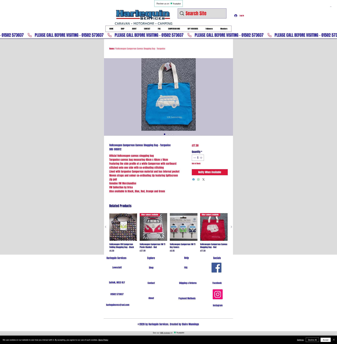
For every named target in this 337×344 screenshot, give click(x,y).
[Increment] (201, 158)
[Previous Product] (105, 226)
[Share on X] (203, 179)
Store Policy (103, 339)
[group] (168, 233)
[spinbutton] (198, 158)
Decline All (312, 339)
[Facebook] (216, 268)
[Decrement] (194, 158)
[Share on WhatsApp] (198, 179)
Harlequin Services (116, 258)
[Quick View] (123, 227)
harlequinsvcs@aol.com (117, 305)
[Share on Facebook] (193, 179)
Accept (325, 339)
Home (111, 48)
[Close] (333, 340)
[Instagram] (218, 294)
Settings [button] (300, 339)
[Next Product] (231, 226)
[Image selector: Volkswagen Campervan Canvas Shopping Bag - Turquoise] (164, 134)
